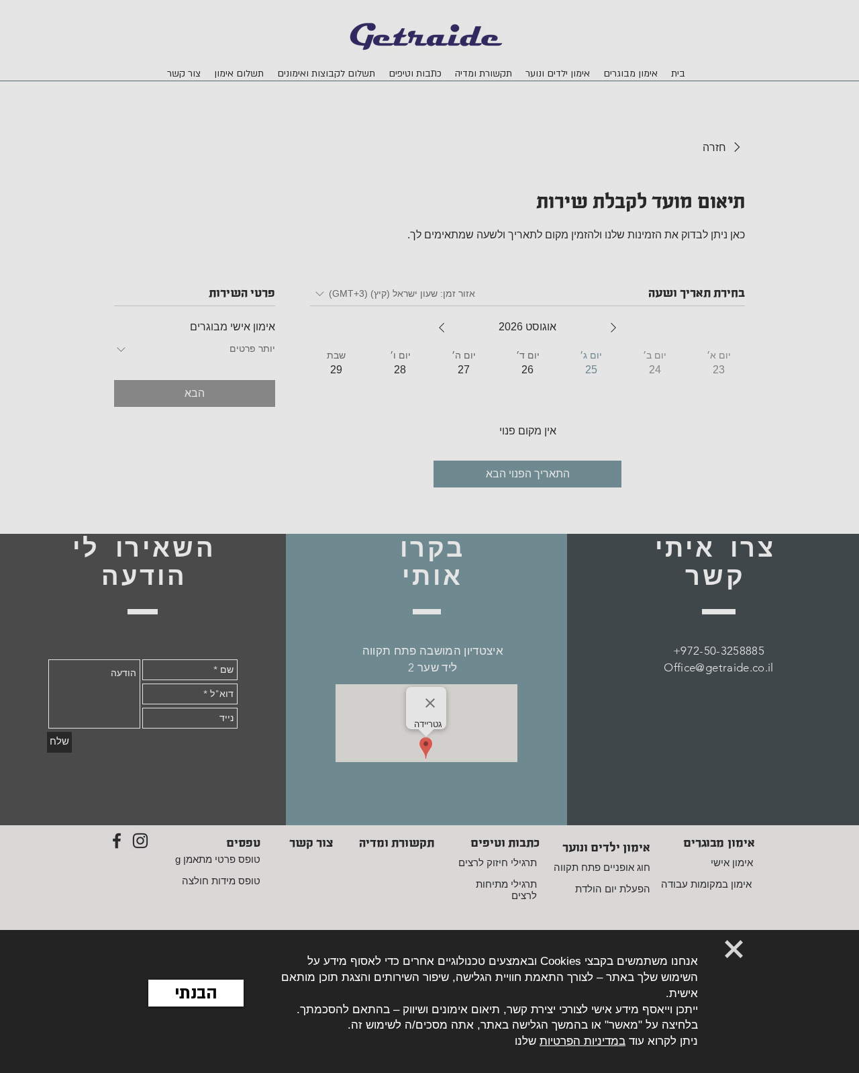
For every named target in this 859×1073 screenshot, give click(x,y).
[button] (196, 993)
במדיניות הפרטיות (582, 1041)
